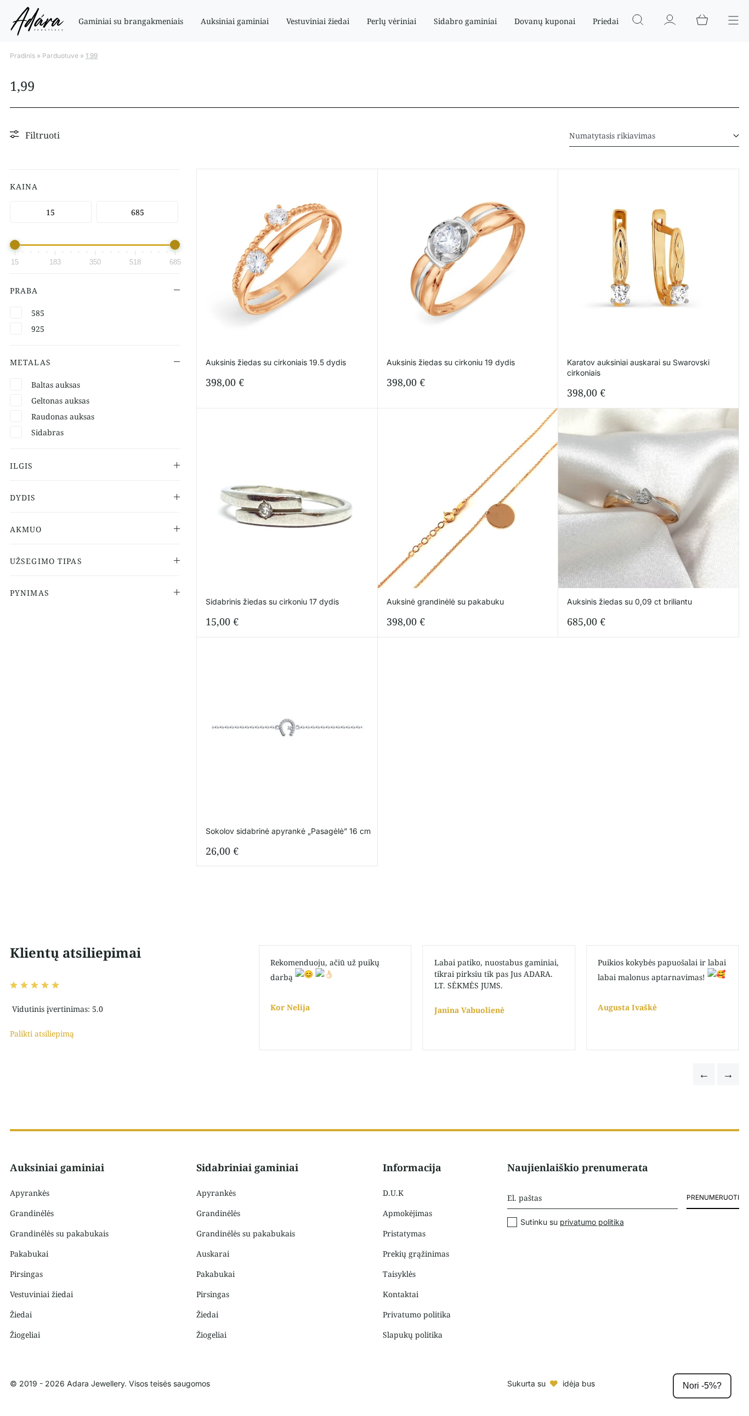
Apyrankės (29, 1193)
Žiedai (21, 1314)
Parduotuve (60, 55)
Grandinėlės (32, 1213)
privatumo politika (592, 1222)
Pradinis (22, 55)
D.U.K (393, 1193)
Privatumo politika (417, 1314)
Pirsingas (26, 1274)
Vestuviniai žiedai (317, 21)
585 (37, 313)
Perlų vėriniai (391, 21)
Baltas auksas (55, 384)
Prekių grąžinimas (416, 1253)
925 (37, 329)
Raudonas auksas (62, 416)
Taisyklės (399, 1274)
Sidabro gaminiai (465, 21)
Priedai (606, 21)
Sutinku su (572, 1222)
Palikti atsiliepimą (42, 1033)
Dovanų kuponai (544, 21)
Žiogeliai (25, 1334)
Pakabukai (29, 1253)
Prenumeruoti (712, 1197)
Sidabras (47, 432)
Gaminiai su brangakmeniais (130, 21)
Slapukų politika (412, 1334)
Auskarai (212, 1253)
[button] (704, 1074)
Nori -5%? (702, 1385)
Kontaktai (400, 1294)
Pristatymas (404, 1233)
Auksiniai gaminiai (235, 21)
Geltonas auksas (60, 400)
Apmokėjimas (407, 1213)
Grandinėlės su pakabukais (59, 1233)
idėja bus (579, 1383)
